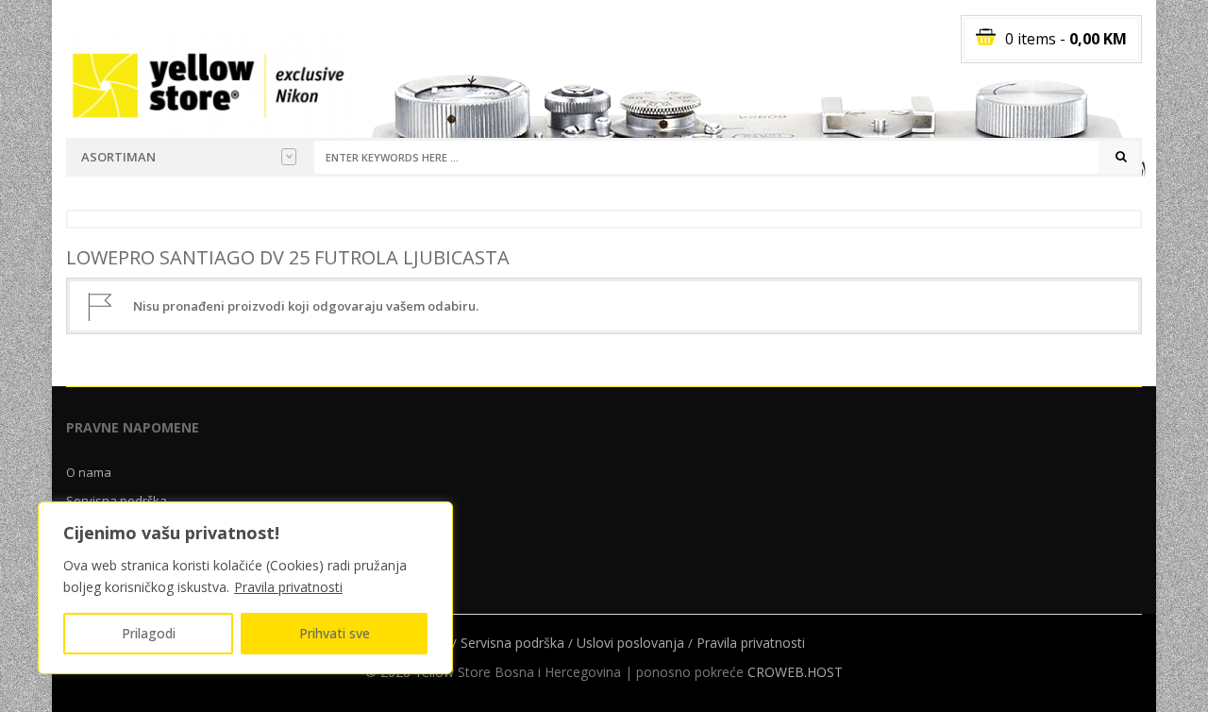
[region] (245, 587)
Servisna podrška (512, 643)
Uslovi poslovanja (630, 643)
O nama (88, 472)
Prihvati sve (334, 633)
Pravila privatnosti (288, 587)
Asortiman (118, 156)
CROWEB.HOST (795, 672)
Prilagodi (149, 633)
